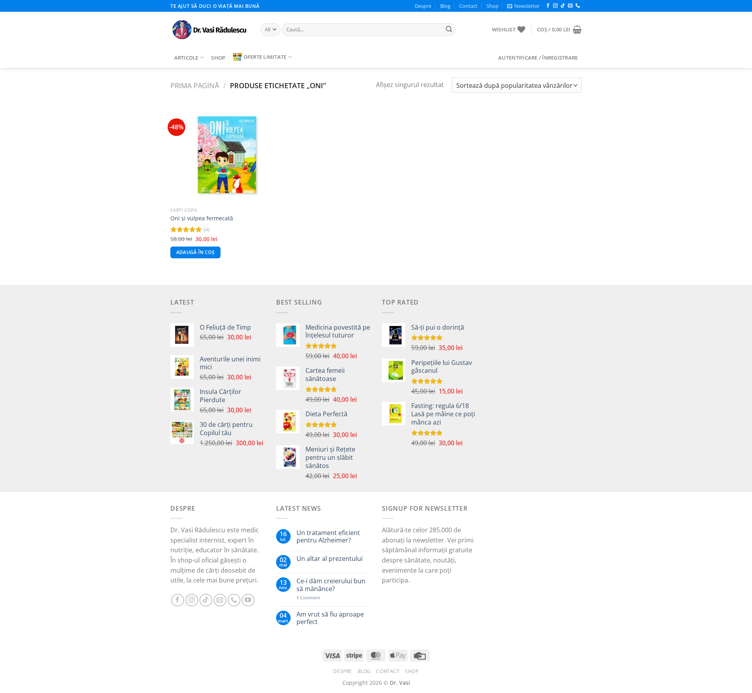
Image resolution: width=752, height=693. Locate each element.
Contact (468, 5)
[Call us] (577, 6)
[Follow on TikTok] (562, 6)
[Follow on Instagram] (555, 6)
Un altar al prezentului (329, 558)
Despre (423, 5)
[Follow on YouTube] (248, 600)
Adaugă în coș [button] (195, 252)
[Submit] (449, 29)
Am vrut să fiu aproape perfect (330, 618)
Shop (492, 5)
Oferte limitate (265, 56)
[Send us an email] (570, 6)
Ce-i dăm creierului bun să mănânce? (330, 584)
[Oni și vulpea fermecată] (218, 155)
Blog (445, 5)
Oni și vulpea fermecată (201, 218)
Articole (186, 57)
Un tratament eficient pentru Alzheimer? (328, 536)
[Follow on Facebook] (548, 6)
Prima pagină (194, 85)
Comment (308, 597)
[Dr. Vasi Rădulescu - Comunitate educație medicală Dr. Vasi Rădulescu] (209, 29)
